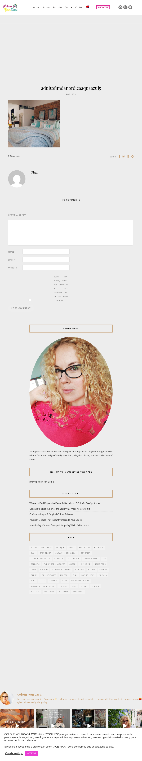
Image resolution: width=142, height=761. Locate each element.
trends (83, 586)
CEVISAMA (85, 553)
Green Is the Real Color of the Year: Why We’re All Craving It (59, 508)
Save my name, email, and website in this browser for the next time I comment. (61, 288)
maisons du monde (61, 570)
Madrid (44, 570)
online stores (49, 575)
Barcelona (84, 547)
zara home (78, 592)
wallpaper (49, 592)
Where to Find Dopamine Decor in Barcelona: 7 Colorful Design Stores (64, 503)
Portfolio (57, 7)
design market (91, 559)
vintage (95, 586)
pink (75, 575)
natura (91, 570)
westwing (64, 592)
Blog (66, 7)
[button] (103, 7)
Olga (34, 172)
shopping (53, 581)
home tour (100, 564)
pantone (64, 575)
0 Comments (14, 156)
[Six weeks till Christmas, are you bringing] (89, 726)
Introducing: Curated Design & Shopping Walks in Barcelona (59, 525)
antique (60, 547)
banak (72, 547)
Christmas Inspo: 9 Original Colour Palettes (51, 514)
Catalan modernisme (66, 553)
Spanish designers (80, 581)
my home (79, 570)
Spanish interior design (43, 586)
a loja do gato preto (41, 547)
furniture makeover (54, 564)
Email (11, 259)
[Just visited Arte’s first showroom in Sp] (17, 726)
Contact (79, 7)
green (72, 564)
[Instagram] (125, 7)
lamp (33, 570)
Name (11, 251)
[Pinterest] (130, 7)
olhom (34, 575)
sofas (64, 581)
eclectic (35, 564)
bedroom (99, 547)
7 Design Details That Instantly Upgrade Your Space (55, 519)
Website (12, 267)
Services (46, 7)
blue (33, 553)
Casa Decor (45, 553)
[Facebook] (120, 7)
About (36, 7)
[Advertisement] (71, 60)
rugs (33, 581)
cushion (59, 559)
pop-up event (88, 575)
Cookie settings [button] (14, 753)
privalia (103, 575)
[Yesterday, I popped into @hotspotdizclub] (53, 726)
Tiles (73, 586)
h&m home (85, 564)
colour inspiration (40, 559)
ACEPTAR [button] (31, 753)
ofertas (103, 570)
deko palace (73, 559)
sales (42, 581)
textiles (63, 586)
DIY (104, 559)
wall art (35, 592)
